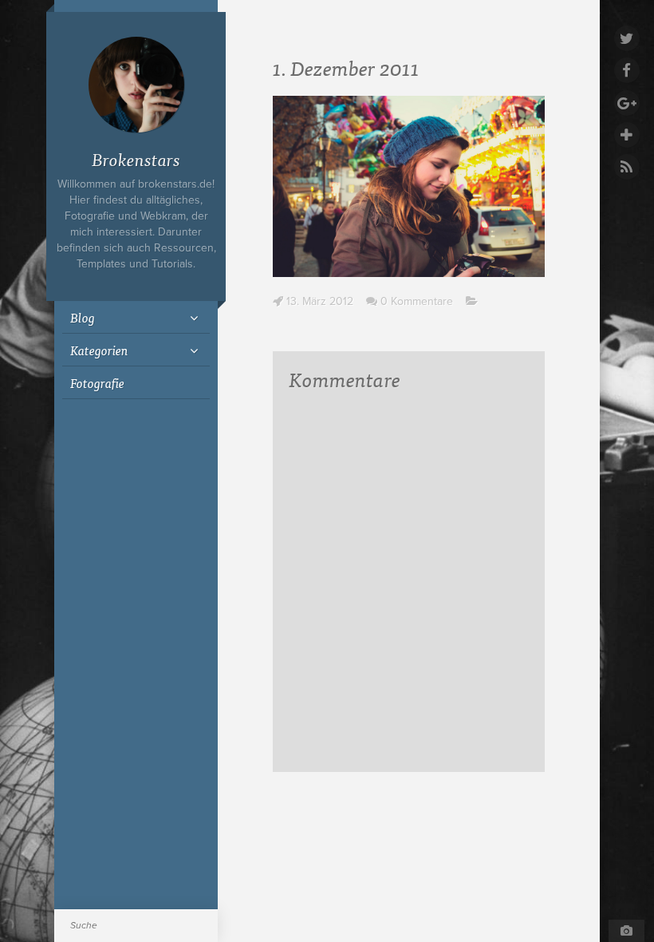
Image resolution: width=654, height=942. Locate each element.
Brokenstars (136, 158)
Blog (82, 317)
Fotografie (97, 382)
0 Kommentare (416, 301)
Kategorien (99, 349)
